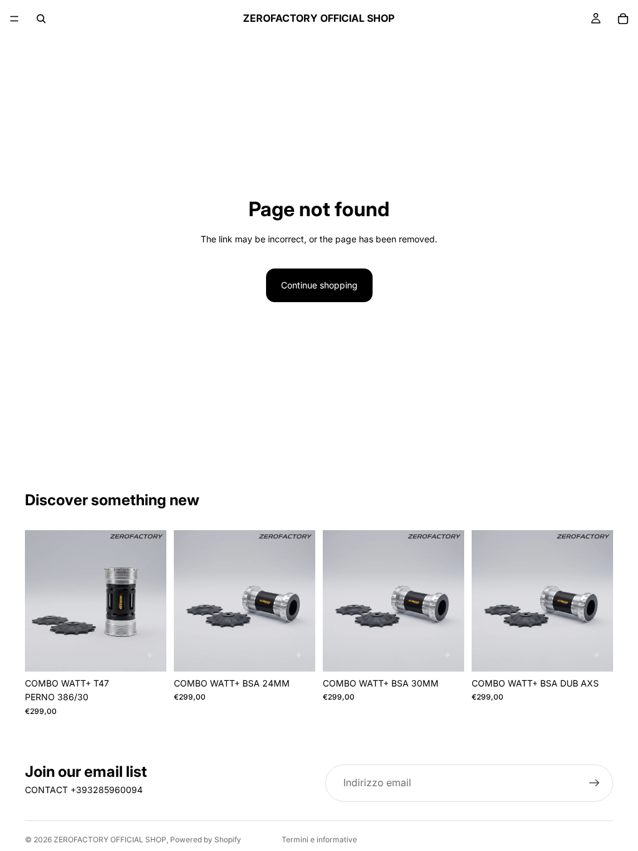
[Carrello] (623, 18)
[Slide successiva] (152, 601)
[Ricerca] (41, 18)
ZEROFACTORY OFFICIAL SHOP (110, 839)
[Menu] (14, 18)
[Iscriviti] (594, 783)
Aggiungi (157, 652)
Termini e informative (319, 839)
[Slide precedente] (38, 601)
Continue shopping (319, 285)
